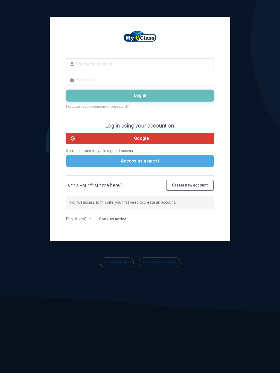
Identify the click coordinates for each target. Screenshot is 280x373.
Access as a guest (140, 161)
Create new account (190, 185)
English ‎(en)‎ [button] (76, 219)
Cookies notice (112, 219)
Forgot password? (159, 262)
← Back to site (117, 262)
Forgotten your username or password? (97, 106)
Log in (140, 95)
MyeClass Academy (140, 37)
